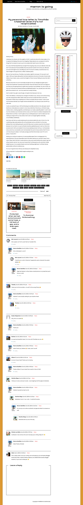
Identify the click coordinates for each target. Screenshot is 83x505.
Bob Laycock (14, 239)
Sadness (31, 187)
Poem (21, 187)
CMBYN (21, 185)
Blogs (31, 1)
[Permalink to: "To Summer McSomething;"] (28, 206)
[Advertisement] (65, 121)
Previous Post (11, 195)
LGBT (39, 185)
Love (48, 185)
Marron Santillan (23, 26)
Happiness (26, 185)
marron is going (41, 6)
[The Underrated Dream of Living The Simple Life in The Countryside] (28, 174)
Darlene (13, 336)
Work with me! (40, 1)
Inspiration (33, 185)
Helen (12, 452)
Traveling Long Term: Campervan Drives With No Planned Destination (13, 179)
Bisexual (10, 185)
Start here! (9, 1)
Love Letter (16, 187)
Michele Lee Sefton (16, 432)
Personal (27, 211)
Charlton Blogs (15, 378)
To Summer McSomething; (41, 178)
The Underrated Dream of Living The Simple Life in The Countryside (28, 179)
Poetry (28, 17)
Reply (32, 239)
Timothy (13, 284)
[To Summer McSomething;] (43, 174)
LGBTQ (43, 185)
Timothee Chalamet (39, 187)
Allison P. (13, 357)
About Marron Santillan (20, 1)
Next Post (46, 195)
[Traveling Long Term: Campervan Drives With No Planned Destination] (13, 174)
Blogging (15, 185)
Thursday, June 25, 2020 (33, 26)
